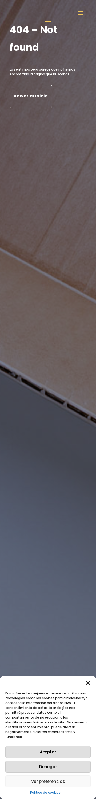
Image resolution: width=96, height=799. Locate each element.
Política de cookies (45, 792)
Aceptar (48, 752)
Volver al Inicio (31, 96)
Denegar (48, 767)
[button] (88, 683)
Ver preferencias (48, 781)
